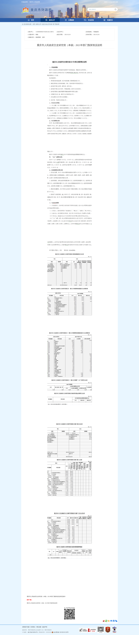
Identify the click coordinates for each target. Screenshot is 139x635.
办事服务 (70, 20)
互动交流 (90, 20)
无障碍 (106, 2)
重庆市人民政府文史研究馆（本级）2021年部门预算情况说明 (42, 603)
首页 (32, 20)
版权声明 (44, 627)
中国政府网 (24, 2)
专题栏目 (109, 20)
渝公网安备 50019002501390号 (60, 632)
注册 (116, 2)
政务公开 (51, 20)
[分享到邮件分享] (111, 621)
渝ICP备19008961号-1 (33, 632)
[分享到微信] (106, 621)
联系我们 (33, 627)
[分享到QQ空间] (109, 621)
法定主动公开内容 (47, 24)
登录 (113, 2)
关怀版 (110, 2)
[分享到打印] (114, 621)
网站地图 (38, 627)
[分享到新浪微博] (104, 621)
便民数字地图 (26, 627)
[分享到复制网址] (116, 621)
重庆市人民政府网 (35, 2)
